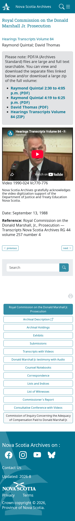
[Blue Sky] (51, 455)
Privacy (8, 495)
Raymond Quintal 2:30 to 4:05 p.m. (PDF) (38, 90)
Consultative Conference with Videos (38, 408)
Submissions (38, 343)
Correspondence (38, 375)
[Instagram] (22, 455)
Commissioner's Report (38, 400)
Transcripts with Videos (38, 351)
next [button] (66, 248)
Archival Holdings (38, 327)
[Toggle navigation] (65, 6)
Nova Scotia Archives (33, 6)
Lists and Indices (38, 383)
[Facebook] (8, 455)
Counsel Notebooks (38, 367)
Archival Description (36, 319)
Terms (28, 495)
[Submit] (64, 267)
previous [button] (11, 248)
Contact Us (11, 467)
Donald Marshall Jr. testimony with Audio (38, 359)
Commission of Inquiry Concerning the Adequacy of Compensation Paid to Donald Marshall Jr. (38, 418)
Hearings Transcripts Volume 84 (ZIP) (38, 114)
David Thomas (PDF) (29, 107)
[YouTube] (37, 455)
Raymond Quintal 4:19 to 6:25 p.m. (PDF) (38, 100)
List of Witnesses (38, 391)
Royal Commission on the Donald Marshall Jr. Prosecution (38, 309)
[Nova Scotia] (19, 487)
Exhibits (38, 335)
